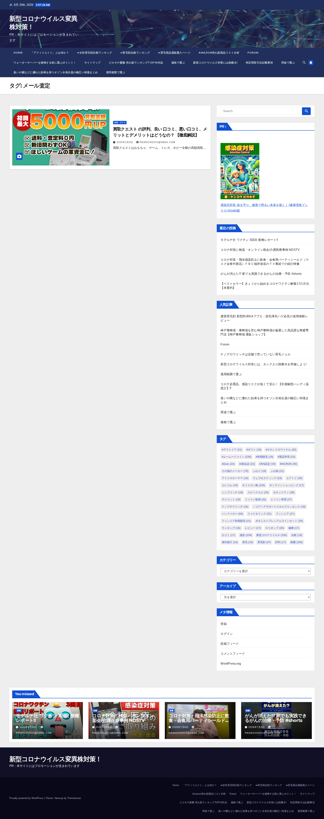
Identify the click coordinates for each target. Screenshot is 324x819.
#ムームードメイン (236, 456)
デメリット (231, 499)
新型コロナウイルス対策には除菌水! (215, 62)
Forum (253, 52)
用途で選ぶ (288, 62)
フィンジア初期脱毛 (236, 520)
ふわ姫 (277, 470)
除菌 (296, 542)
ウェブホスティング (267, 478)
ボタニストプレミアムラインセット (279, 520)
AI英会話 (247, 463)
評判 (280, 542)
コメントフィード (232, 653)
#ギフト (253, 449)
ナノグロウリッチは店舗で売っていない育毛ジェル (255, 354)
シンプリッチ (232, 492)
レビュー (253, 527)
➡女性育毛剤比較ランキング (94, 52)
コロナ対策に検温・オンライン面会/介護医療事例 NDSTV (260, 249)
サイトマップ (92, 62)
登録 (223, 623)
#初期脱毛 (264, 456)
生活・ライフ (119, 122)
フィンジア (285, 513)
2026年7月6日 (180, 727)
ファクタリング (260, 513)
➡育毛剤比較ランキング (135, 52)
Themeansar (74, 798)
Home (18, 52)
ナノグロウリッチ (235, 506)
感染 (246, 535)
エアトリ (294, 478)
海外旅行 (230, 542)
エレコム (230, 485)
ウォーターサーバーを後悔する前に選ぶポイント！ (45, 62)
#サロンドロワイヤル (281, 449)
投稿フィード (229, 643)
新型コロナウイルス (271, 535)
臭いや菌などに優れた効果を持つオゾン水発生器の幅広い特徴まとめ (56, 72)
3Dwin (228, 463)
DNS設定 (267, 463)
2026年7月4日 (257, 727)
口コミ (228, 535)
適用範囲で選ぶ (115, 72)
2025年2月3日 (125, 142)
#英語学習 (286, 456)
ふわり (259, 470)
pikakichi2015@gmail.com (157, 142)
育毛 (247, 542)
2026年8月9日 (104, 727)
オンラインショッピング (286, 485)
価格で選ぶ (178, 62)
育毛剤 (264, 542)
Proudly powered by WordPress (26, 798)
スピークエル (258, 492)
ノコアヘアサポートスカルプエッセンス (279, 506)
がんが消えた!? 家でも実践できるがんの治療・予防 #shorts (261, 273)
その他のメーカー (235, 470)
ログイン (226, 633)
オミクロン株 (253, 485)
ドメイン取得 (255, 499)
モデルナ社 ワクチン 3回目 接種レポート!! (249, 239)
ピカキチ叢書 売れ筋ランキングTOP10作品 (136, 62)
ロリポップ (274, 527)
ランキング (231, 527)
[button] (304, 62)
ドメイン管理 (281, 499)
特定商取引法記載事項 (259, 62)
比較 (296, 535)
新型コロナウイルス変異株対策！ (55, 759)
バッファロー (232, 513)
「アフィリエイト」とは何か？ (50, 52)
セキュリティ (284, 492)
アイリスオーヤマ (235, 478)
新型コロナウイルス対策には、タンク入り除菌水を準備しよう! (263, 364)
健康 (293, 527)
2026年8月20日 (29, 727)
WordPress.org (230, 663)
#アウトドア (232, 449)
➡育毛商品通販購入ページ (174, 52)
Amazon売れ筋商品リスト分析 (219, 52)
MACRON (288, 463)
